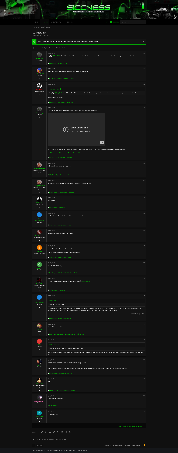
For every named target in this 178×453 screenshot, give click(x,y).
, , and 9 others (61, 102)
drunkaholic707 (39, 74)
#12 (144, 278)
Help (133, 445)
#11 (144, 263)
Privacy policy (127, 445)
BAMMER (39, 251)
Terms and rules (117, 445)
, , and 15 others (60, 157)
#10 (144, 246)
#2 (144, 68)
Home (138, 445)
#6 (144, 180)
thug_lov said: (53, 344)
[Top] (142, 445)
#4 (144, 107)
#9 (144, 230)
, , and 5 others (60, 175)
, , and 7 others (60, 257)
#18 (144, 396)
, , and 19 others (59, 63)
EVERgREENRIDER (39, 168)
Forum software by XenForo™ (48, 450)
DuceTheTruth (39, 236)
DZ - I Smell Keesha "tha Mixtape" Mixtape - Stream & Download (66, 153)
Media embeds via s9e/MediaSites (76, 450)
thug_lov (39, 329)
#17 (144, 378)
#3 (144, 84)
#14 (144, 324)
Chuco (39, 268)
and (57, 207)
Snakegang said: (54, 89)
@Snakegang (86, 281)
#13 (144, 295)
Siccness (39, 445)
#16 (144, 360)
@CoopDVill (56, 56)
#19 (144, 411)
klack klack (39, 416)
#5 (144, 163)
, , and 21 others (61, 78)
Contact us (108, 445)
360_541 (39, 365)
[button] (62, 22)
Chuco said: (52, 300)
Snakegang (37, 35)
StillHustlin (39, 203)
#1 (144, 53)
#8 (144, 213)
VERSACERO (39, 283)
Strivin (39, 345)
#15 (144, 339)
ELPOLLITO (39, 384)
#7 (144, 197)
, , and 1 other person (66, 273)
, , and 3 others (60, 225)
